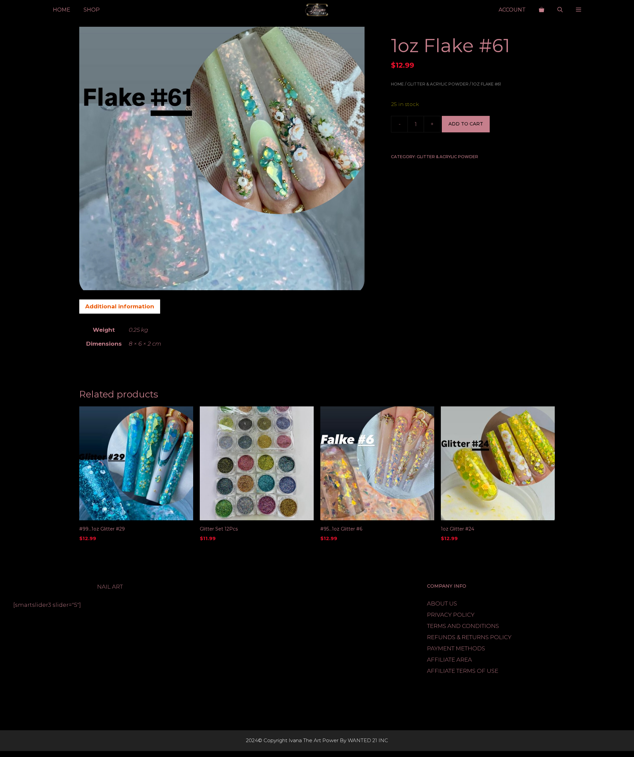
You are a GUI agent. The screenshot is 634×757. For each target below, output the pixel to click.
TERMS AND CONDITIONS (463, 626)
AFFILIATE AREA (449, 659)
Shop (92, 10)
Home (61, 10)
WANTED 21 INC (368, 740)
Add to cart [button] (96, 552)
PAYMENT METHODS (456, 648)
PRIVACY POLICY (451, 614)
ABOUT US (442, 603)
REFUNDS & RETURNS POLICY (469, 637)
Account (512, 10)
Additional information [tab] (119, 306)
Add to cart (465, 124)
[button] (560, 10)
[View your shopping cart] (541, 10)
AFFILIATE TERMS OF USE (462, 671)
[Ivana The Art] (317, 10)
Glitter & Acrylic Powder (438, 84)
